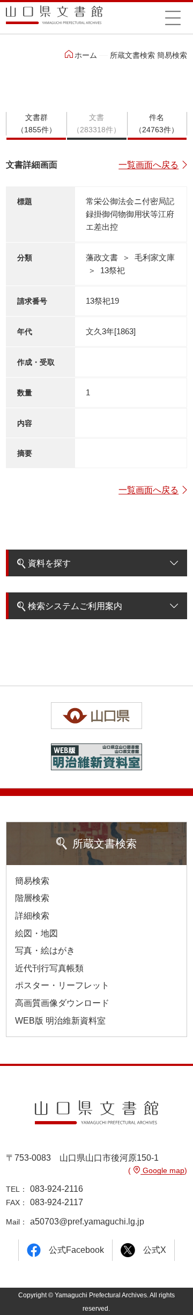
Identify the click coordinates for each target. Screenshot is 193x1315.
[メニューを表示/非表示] (172, 17)
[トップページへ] (54, 18)
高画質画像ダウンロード (62, 1003)
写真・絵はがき (45, 950)
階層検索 (32, 898)
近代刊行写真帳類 (49, 968)
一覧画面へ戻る (148, 164)
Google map (162, 1170)
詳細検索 (32, 915)
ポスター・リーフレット (62, 985)
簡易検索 (32, 880)
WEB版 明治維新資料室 (60, 1020)
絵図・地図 (36, 933)
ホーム (86, 55)
